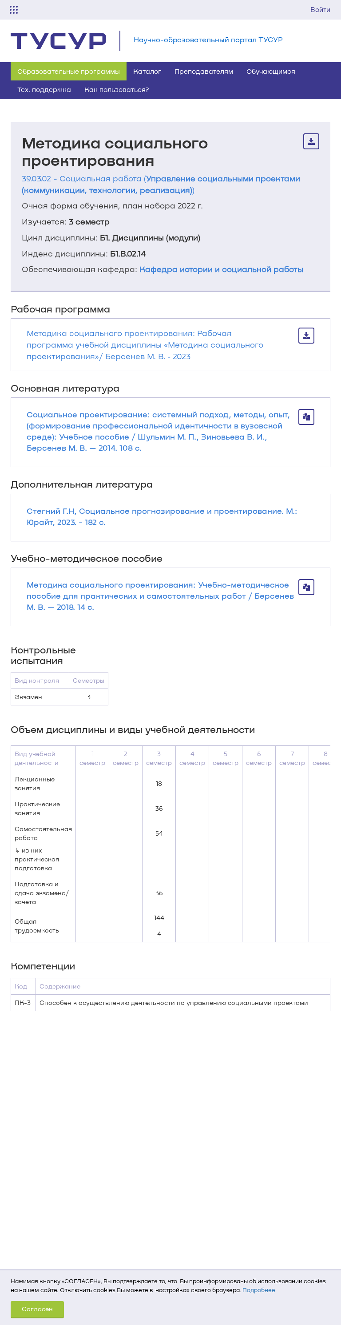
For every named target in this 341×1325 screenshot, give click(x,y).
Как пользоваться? (116, 89)
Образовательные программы (68, 71)
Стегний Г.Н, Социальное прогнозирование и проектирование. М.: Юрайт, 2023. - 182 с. (162, 516)
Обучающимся (270, 71)
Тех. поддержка (44, 89)
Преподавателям (203, 71)
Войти (320, 9)
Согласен (37, 1309)
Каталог (147, 71)
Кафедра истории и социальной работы (221, 269)
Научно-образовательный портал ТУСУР (208, 39)
